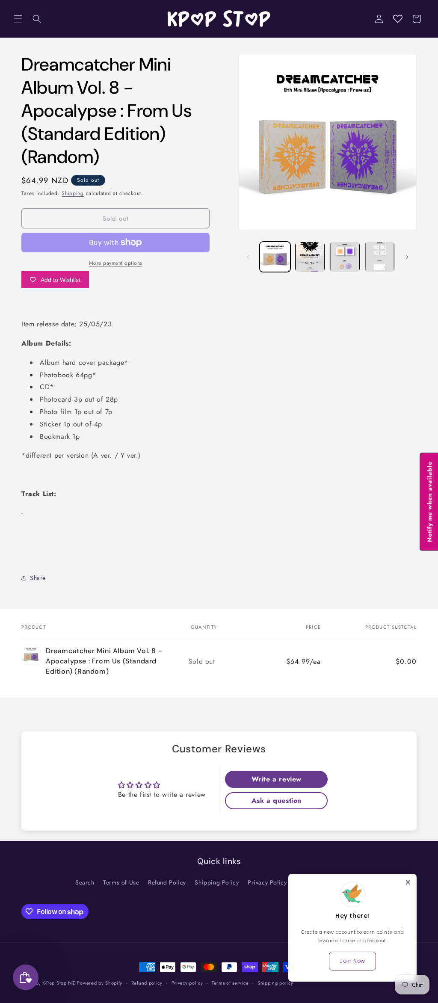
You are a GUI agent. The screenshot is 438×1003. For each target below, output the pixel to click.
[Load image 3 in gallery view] (344, 257)
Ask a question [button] (277, 800)
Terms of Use (121, 882)
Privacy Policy (267, 882)
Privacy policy (187, 982)
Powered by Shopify (99, 982)
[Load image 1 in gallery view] (275, 257)
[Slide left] (248, 257)
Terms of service (230, 982)
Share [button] (38, 578)
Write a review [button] (277, 779)
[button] (18, 18)
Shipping (73, 193)
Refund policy (147, 982)
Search (85, 882)
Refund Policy (167, 882)
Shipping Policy (217, 882)
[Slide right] (407, 257)
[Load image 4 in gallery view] (379, 257)
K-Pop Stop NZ (58, 982)
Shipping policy (275, 982)
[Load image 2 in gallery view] (310, 257)
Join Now (352, 961)
